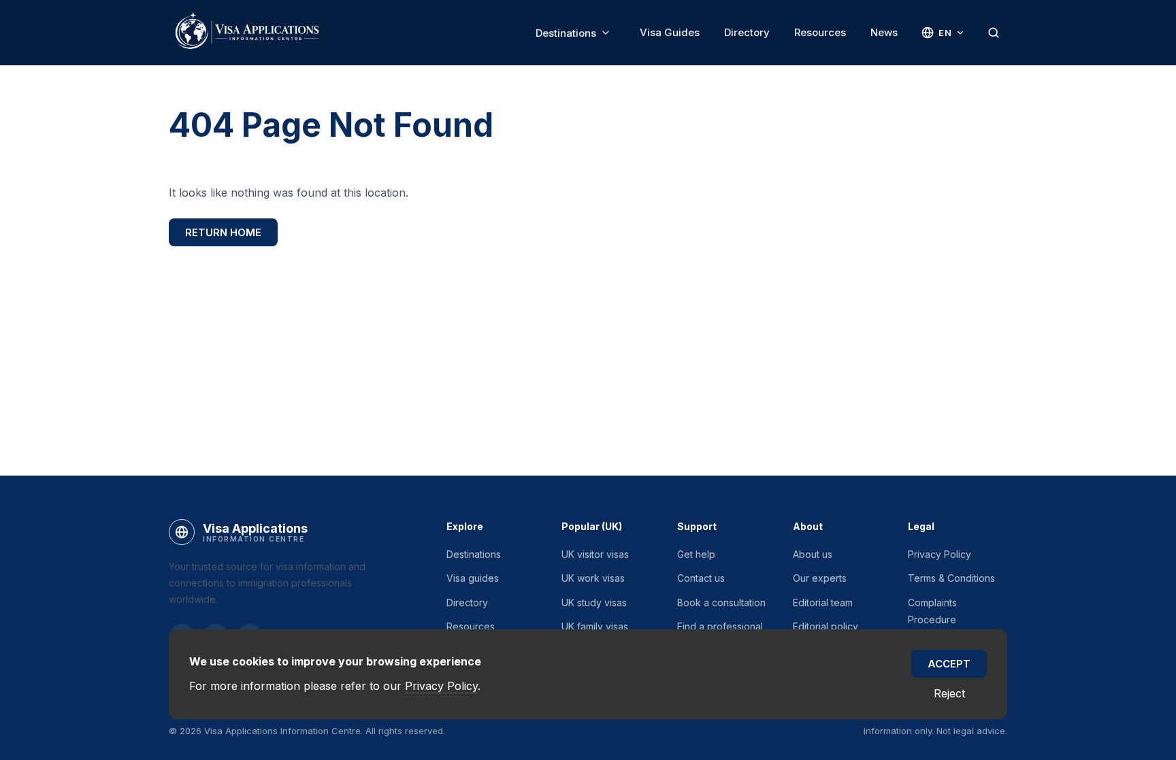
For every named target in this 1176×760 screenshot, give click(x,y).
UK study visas (594, 602)
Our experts (820, 578)
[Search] (993, 32)
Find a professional (720, 626)
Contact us (701, 578)
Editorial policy (825, 626)
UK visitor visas (595, 554)
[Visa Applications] (246, 33)
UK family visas (594, 626)
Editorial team (823, 602)
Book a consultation (721, 602)
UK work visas (593, 578)
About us (812, 554)
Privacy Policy (939, 554)
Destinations (566, 33)
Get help (696, 554)
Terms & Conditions (951, 578)
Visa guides (472, 578)
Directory (747, 32)
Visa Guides (670, 32)
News (884, 32)
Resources (820, 32)
